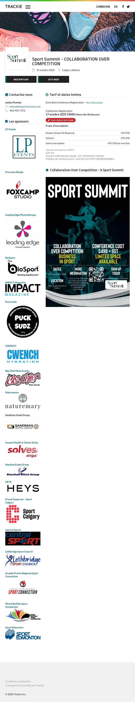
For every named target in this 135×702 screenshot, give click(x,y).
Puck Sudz (11, 301)
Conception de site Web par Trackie (24, 685)
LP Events (10, 129)
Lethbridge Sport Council (19, 551)
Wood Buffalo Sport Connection (16, 605)
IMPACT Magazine (15, 282)
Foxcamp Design (14, 171)
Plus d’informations (94, 102)
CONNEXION (103, 7)
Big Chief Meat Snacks (17, 370)
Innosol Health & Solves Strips (21, 442)
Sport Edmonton (14, 627)
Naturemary (12, 392)
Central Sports (13, 529)
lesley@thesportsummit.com (25, 106)
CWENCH (10, 345)
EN (115, 7)
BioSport (10, 257)
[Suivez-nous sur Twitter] (128, 6)
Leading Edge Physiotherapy (20, 214)
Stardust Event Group (17, 464)
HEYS (8, 481)
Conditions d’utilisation (18, 681)
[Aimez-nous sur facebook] (122, 6)
